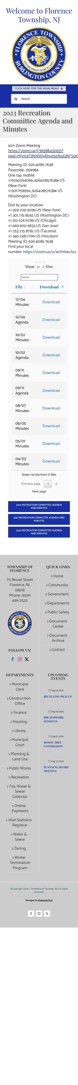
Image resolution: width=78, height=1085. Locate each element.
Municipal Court (20, 742)
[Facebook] (13, 659)
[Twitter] (27, 659)
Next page (39, 491)
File (18, 286)
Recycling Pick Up (58, 696)
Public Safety (58, 612)
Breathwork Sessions (54, 719)
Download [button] (51, 302)
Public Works (20, 768)
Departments (58, 603)
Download (49, 286)
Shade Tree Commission (53, 744)
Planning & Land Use (20, 756)
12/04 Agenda (21, 320)
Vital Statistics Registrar (20, 823)
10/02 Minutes (22, 338)
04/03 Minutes (22, 461)
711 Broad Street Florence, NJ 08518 (20, 585)
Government (58, 594)
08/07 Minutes (22, 408)
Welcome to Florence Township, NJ (39, 15)
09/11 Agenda (21, 391)
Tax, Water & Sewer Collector (20, 792)
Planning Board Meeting (56, 769)
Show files (39, 267)
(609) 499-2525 (21, 598)
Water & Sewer (20, 837)
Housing (20, 721)
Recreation (20, 777)
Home (58, 576)
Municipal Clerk (20, 687)
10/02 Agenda (21, 355)
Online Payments (20, 808)
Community (58, 585)
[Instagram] (20, 659)
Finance (19, 712)
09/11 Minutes (22, 373)
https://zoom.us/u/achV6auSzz (49, 252)
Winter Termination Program (20, 863)
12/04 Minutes (22, 302)
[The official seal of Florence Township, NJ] (39, 29)
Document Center (58, 624)
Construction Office (20, 701)
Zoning (20, 848)
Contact (58, 650)
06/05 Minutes (22, 426)
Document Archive (58, 638)
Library (20, 731)
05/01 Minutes (22, 444)
